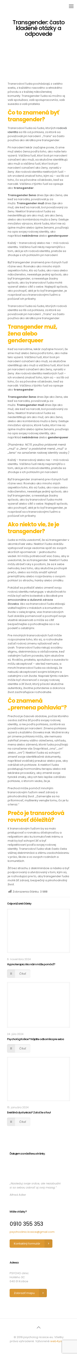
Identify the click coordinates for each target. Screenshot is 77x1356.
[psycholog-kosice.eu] (35, 6)
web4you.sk (58, 1341)
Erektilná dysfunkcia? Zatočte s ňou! (29, 1112)
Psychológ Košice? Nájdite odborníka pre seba (35, 1039)
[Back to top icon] (38, 1327)
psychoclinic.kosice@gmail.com (32, 1232)
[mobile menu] (71, 6)
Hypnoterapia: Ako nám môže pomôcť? (31, 964)
